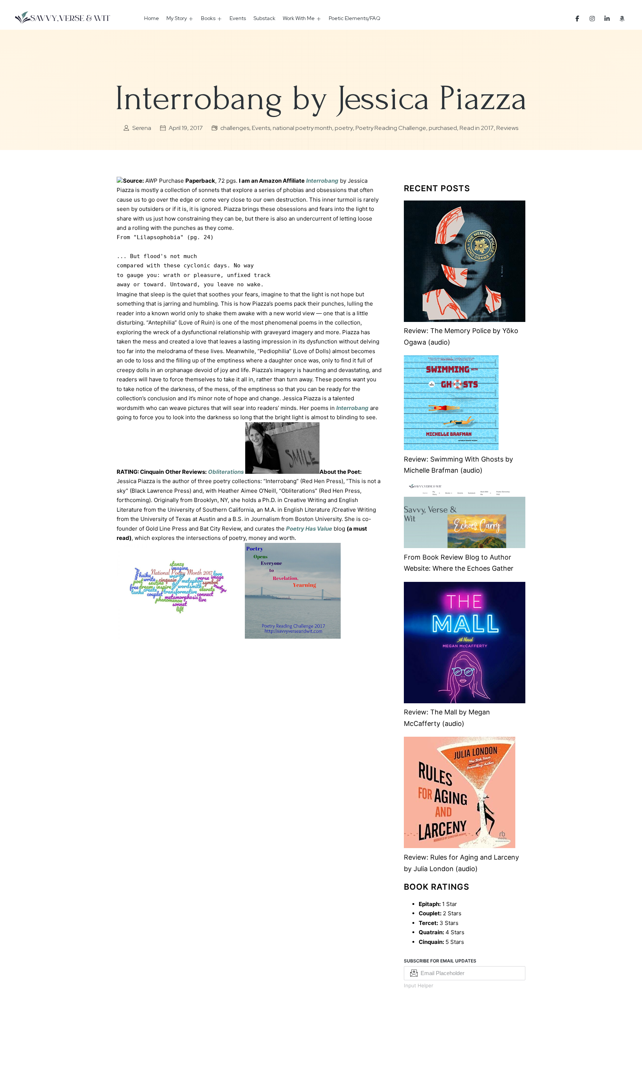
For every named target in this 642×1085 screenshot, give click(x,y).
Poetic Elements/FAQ (354, 18)
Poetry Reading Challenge (391, 128)
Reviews (507, 128)
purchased (443, 128)
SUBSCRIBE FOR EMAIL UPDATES (440, 961)
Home (151, 18)
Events (238, 18)
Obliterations (226, 471)
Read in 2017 (477, 128)
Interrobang (322, 180)
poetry (344, 128)
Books (208, 18)
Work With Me (299, 18)
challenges (234, 128)
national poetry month (302, 128)
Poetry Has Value (309, 528)
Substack (264, 18)
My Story (176, 18)
